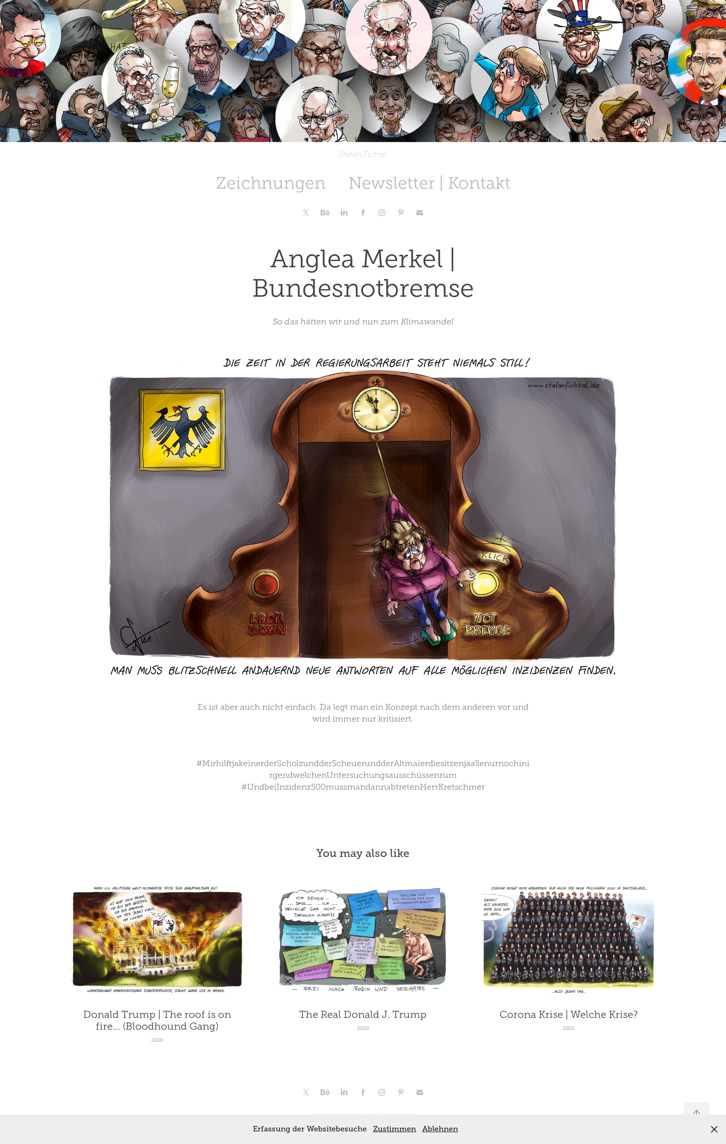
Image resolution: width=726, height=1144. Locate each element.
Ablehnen (440, 1129)
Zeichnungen (271, 183)
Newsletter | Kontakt (429, 183)
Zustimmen (394, 1129)
